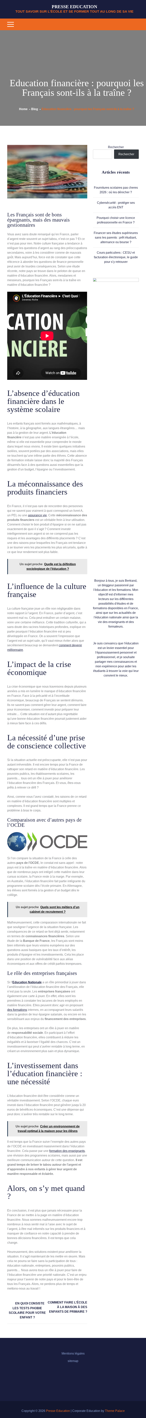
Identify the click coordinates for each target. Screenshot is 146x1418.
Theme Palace (115, 1410)
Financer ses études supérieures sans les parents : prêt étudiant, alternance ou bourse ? (116, 237)
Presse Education (74, 6)
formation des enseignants (67, 1150)
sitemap (73, 1361)
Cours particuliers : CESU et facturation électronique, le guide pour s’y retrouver (116, 257)
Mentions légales (73, 1353)
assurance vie (37, 515)
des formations (17, 1009)
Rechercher (116, 147)
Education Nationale (27, 982)
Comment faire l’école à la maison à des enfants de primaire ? (67, 1307)
